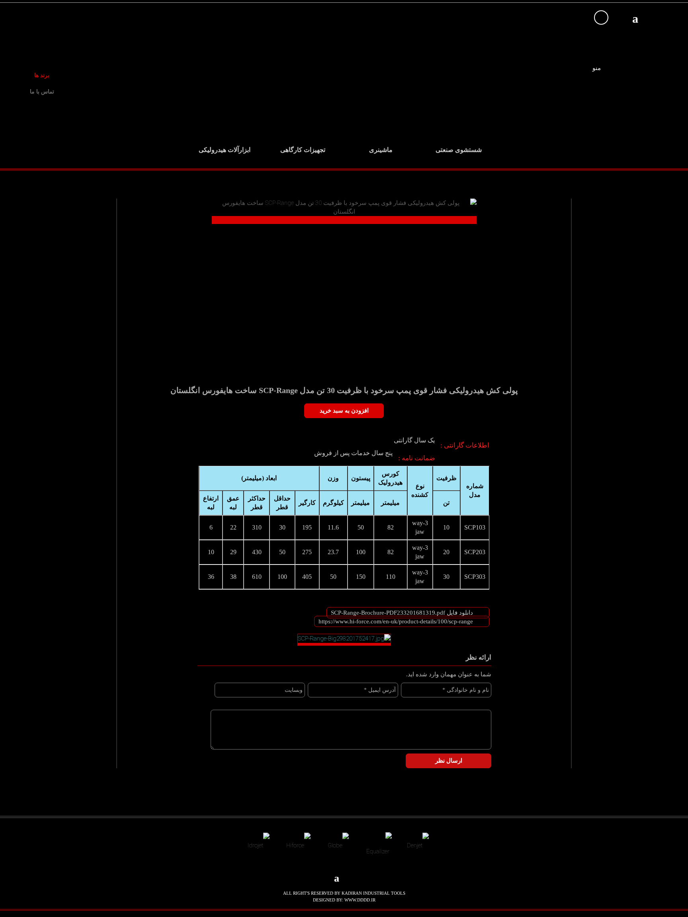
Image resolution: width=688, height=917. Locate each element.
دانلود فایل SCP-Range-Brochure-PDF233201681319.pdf (402, 612)
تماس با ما (42, 92)
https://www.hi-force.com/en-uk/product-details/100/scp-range (396, 621)
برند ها (41, 75)
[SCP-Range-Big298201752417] (344, 640)
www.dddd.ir (359, 900)
